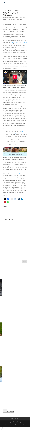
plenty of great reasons (18, 173)
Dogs (14, 19)
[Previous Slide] (4, 410)
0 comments (19, 19)
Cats (11, 19)
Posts (16, 418)
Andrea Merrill (7, 17)
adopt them (14, 42)
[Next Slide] (6, 410)
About (12, 418)
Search (24, 261)
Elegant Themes (15, 424)
